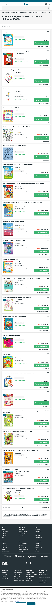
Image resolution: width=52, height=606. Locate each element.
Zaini (36, 549)
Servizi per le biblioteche (31, 572)
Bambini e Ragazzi (5, 551)
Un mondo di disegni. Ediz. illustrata (13, 108)
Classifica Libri (5, 531)
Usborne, (16, 112)
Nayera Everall (26, 471)
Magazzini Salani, (17, 225)
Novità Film (4, 543)
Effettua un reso (17, 576)
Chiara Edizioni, (17, 394)
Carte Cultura (17, 574)
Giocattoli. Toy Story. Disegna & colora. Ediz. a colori (17, 431)
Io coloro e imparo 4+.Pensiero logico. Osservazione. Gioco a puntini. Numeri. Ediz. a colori (24, 411)
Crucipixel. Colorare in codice (11, 32)
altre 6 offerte (45, 122)
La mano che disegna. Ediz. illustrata (13, 70)
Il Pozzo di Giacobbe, (18, 206)
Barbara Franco (19, 261)
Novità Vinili (37, 535)
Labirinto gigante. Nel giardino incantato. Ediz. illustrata (18, 127)
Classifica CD (38, 531)
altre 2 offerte (45, 46)
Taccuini (37, 543)
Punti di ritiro (4, 572)
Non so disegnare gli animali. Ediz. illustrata (15, 146)
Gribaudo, (16, 263)
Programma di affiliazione (31, 574)
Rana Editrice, (17, 186)
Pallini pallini (6, 89)
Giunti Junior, (17, 338)
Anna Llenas (18, 490)
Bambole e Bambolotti (23, 549)
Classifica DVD (5, 545)
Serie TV (3, 549)
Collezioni (21, 535)
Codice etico (29, 580)
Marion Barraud (19, 129)
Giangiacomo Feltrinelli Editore (43, 575)
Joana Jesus (18, 148)
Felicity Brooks (19, 299)
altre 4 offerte (45, 65)
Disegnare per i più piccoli (10, 259)
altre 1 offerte (45, 198)
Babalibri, (16, 282)
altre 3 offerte (45, 141)
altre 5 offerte (45, 103)
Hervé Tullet (18, 72)
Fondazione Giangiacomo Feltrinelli (44, 578)
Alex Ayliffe (22, 204)
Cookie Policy (16, 601)
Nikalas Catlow (19, 223)
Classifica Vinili (38, 537)
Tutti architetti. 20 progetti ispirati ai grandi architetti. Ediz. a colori (21, 278)
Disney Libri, (16, 243)
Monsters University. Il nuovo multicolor (14, 240)
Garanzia (16, 578)
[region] (26, 596)
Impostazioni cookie (20, 604)
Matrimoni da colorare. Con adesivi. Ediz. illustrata (17, 297)
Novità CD (37, 529)
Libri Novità (4, 529)
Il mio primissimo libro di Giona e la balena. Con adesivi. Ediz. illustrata (22, 202)
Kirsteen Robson (19, 471)
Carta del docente (18, 572)
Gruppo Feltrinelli (42, 572)
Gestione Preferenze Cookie (19, 580)
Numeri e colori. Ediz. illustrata (11, 335)
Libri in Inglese (4, 535)
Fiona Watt (18, 110)
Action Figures (21, 551)
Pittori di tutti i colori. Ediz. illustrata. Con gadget (16, 51)
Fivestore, (16, 167)
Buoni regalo (4, 574)
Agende (37, 545)
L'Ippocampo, (17, 149)
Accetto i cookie (31, 604)
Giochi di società (22, 547)
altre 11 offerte (45, 84)
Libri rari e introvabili (23, 531)
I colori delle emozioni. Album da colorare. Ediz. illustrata (18, 488)
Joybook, (16, 357)
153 (29, 507)
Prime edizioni (21, 529)
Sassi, (15, 376)
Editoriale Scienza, (18, 55)
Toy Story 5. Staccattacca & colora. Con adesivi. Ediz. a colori (20, 450)
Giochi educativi (22, 545)
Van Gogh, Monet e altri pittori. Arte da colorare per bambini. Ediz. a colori (23, 183)
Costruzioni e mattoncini (24, 543)
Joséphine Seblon (19, 280)
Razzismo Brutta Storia (43, 582)
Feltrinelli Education (43, 580)
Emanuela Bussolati (20, 53)
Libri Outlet (4, 533)
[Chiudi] (49, 589)
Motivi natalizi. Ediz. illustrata (11, 469)
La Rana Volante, (17, 35)
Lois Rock (17, 204)
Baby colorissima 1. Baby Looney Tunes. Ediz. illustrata (18, 164)
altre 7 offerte (45, 292)
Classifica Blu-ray (5, 547)
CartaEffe (3, 576)
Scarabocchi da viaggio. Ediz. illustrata (14, 221)
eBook (3, 537)
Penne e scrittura (38, 547)
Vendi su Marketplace (30, 576)
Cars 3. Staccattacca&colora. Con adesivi (15, 316)
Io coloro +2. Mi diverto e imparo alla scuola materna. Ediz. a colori (21, 392)
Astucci (37, 551)
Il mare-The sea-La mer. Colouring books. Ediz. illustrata (18, 373)
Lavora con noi (29, 578)
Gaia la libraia (5, 578)
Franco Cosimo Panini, (18, 74)
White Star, (16, 130)
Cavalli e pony (7, 354)
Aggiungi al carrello (42, 43)
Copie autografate (22, 533)
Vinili (36, 533)
